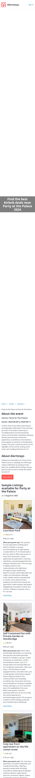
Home (4, 404)
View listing (7, 595)
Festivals (20, 404)
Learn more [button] (7, 477)
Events (11, 404)
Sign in (30, 5)
